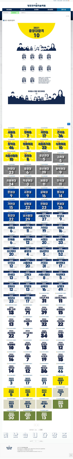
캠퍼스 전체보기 (65, 0)
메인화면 (54, 0)
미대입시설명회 (59, 0)
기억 (30, 441)
